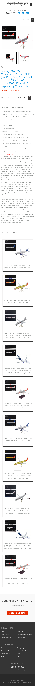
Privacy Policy (7, 683)
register (7, 90)
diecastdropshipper (22, 677)
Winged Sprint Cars (23, 648)
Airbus (19, 653)
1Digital (30, 683)
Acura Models (5, 651)
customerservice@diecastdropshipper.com (19, 670)
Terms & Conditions (17, 681)
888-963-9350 (22, 13)
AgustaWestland (23, 651)
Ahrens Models (5, 653)
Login (3, 90)
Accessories (4, 648)
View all (20, 656)
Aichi (2, 656)
